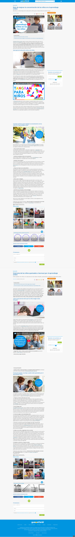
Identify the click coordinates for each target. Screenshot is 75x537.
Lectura (26, 243)
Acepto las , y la (24, 262)
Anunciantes (49, 524)
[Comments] (43, 14)
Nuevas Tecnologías (33, 452)
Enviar (42, 264)
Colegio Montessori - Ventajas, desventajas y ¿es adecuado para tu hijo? (58, 19)
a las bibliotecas (35, 157)
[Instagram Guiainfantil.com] (55, 84)
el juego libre (22, 79)
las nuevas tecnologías (34, 144)
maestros (18, 74)
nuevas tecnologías (21, 289)
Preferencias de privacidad (20, 262)
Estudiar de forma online (17, 41)
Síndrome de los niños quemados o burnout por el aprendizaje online (18, 216)
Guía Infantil (37, 532)
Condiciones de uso (26, 262)
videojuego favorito (27, 424)
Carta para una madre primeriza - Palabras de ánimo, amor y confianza (51, 27)
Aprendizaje (31, 202)
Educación (15, 5)
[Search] (54, 1)
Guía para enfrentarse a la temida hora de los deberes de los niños (39, 477)
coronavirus (31, 319)
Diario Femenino (44, 532)
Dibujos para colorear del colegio (19, 483)
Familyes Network (31, 532)
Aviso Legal (38, 524)
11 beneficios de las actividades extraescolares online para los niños (38, 215)
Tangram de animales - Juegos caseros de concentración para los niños (39, 226)
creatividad (37, 149)
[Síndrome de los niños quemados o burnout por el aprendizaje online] (18, 217)
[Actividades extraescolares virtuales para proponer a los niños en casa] (18, 478)
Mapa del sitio (55, 524)
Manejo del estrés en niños (27, 477)
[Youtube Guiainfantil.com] (59, 84)
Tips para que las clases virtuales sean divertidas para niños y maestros (39, 466)
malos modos (19, 352)
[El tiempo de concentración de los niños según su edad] (29, 228)
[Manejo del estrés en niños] (29, 478)
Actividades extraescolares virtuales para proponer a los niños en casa (18, 477)
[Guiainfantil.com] (24, 1)
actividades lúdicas (27, 171)
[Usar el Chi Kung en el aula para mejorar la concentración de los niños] (18, 228)
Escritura (18, 243)
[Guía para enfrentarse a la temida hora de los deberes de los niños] (39, 478)
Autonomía (14, 243)
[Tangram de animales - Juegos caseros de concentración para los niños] (39, 228)
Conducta (26, 475)
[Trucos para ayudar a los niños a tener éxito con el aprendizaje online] (29, 217)
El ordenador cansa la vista (18, 407)
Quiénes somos (19, 524)
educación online (17, 101)
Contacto (44, 524)
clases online (17, 69)
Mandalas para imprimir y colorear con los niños (21, 232)
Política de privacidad (32, 524)
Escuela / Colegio (22, 243)
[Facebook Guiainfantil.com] (51, 84)
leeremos (34, 195)
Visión (26, 494)
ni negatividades (21, 187)
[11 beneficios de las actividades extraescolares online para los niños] (39, 217)
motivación (16, 403)
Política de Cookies (32, 262)
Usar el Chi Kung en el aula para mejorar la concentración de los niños (17, 226)
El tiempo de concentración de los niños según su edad (27, 227)
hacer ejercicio (15, 164)
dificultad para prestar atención (31, 370)
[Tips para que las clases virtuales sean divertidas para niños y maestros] (39, 468)
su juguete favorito (38, 419)
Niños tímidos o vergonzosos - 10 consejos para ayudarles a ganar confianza (51, 20)
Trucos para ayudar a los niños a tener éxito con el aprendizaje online (28, 216)
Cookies (25, 524)
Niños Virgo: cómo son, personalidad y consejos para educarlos (59, 27)
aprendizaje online (24, 325)
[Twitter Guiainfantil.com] (57, 84)
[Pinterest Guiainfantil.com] (53, 84)
